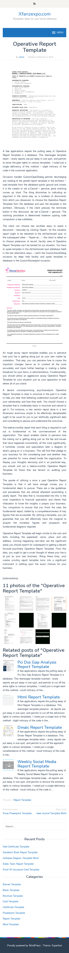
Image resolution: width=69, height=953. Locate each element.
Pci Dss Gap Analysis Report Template (36, 665)
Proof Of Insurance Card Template (21, 869)
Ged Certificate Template (16, 846)
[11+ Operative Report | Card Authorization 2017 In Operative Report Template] (59, 603)
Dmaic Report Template (39, 727)
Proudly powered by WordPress (24, 945)
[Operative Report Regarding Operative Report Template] (34, 104)
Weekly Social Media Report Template (36, 764)
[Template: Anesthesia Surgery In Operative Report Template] (26, 603)
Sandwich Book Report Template (20, 852)
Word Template (11, 924)
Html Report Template (38, 697)
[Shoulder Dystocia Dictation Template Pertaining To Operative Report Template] (10, 620)
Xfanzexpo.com (35, 14)
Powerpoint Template (14, 912)
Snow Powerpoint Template (17, 811)
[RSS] (34, 4)
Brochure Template (13, 895)
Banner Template (12, 884)
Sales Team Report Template (18, 863)
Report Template (22, 800)
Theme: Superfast (52, 945)
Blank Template (11, 890)
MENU (60, 32)
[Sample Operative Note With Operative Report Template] (43, 620)
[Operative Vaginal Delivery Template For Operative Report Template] (10, 636)
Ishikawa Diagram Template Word (20, 858)
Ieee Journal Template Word (51, 811)
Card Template (10, 901)
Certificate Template (13, 907)
